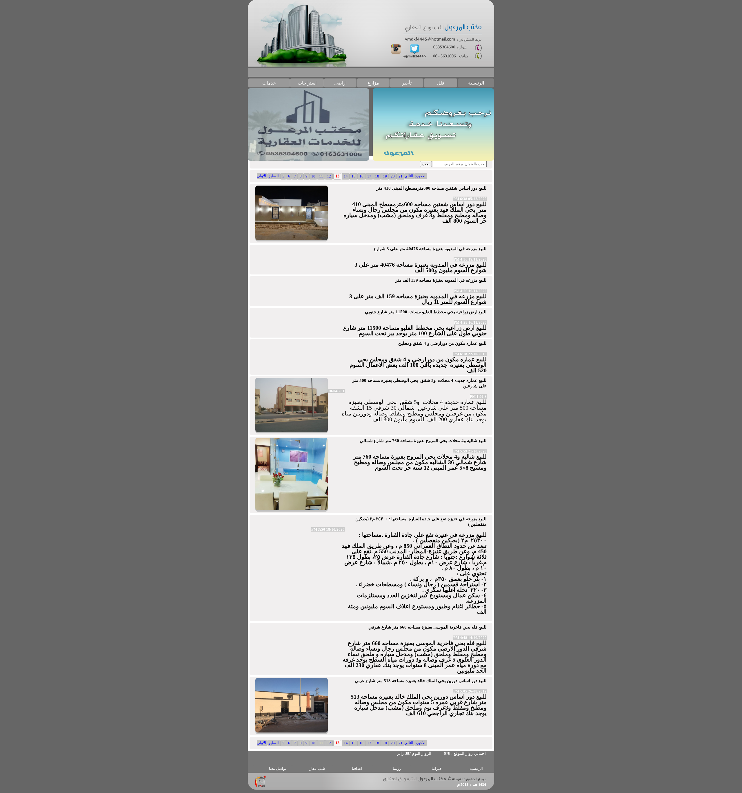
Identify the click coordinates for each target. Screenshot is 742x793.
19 (385, 176)
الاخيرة (420, 176)
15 (354, 176)
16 (361, 176)
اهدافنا (357, 768)
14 (346, 176)
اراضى (340, 82)
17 (369, 176)
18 (377, 176)
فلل (440, 82)
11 (321, 176)
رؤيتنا (397, 768)
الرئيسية (476, 82)
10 (313, 176)
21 (401, 176)
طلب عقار (317, 768)
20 (393, 176)
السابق (273, 176)
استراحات (307, 82)
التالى (408, 176)
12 (329, 176)
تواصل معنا (277, 768)
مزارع (373, 82)
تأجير (407, 82)
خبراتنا (437, 768)
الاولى (261, 176)
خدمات (269, 82)
